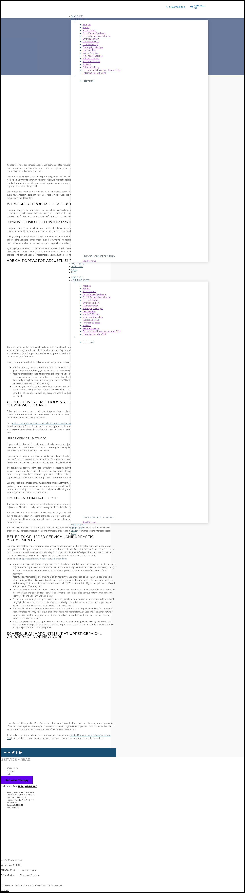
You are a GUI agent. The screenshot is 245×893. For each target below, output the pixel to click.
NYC (8, 773)
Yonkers (10, 771)
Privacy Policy (7, 875)
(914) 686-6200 (27, 786)
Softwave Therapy (16, 780)
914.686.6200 (177, 6)
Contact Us (200, 6)
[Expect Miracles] (67, 9)
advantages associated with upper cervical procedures (41, 558)
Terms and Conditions (30, 875)
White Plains (12, 768)
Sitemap (5, 890)
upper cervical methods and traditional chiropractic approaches (41, 422)
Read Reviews (89, 260)
